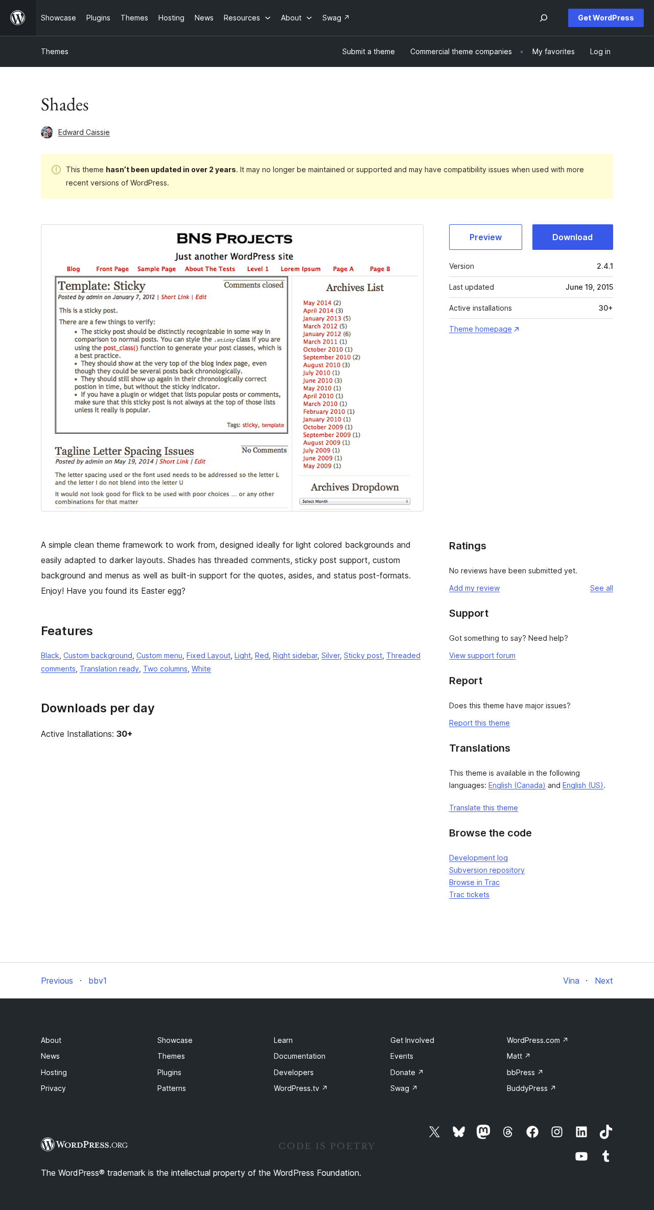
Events (401, 1056)
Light (243, 655)
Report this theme (479, 722)
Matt (519, 1056)
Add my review (474, 588)
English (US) (583, 785)
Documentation (299, 1056)
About (51, 1040)
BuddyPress (531, 1088)
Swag (404, 1088)
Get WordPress (606, 17)
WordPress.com (538, 1040)
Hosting (54, 1072)
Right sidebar (295, 655)
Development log (478, 857)
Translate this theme (483, 807)
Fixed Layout (208, 655)
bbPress (525, 1072)
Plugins (169, 1072)
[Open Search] (543, 18)
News (50, 1056)
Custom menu (159, 655)
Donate (407, 1072)
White (201, 668)
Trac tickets (469, 894)
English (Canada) (517, 785)
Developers (294, 1072)
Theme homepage (480, 328)
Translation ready (109, 668)
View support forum (482, 655)
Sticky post (363, 655)
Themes (54, 51)
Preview (486, 237)
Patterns (171, 1088)
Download (572, 237)
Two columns (165, 668)
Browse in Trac (474, 882)
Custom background (97, 655)
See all (601, 588)
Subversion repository (487, 870)
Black (50, 655)
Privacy (53, 1088)
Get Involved (412, 1040)
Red (262, 655)
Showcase (175, 1040)
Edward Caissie (84, 132)
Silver (330, 655)
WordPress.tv (301, 1088)
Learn (283, 1040)
